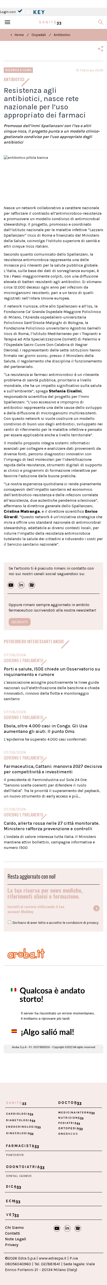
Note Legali (15, 1239)
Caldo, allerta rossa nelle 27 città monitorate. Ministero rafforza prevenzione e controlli (52, 825)
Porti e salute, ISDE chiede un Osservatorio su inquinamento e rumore (52, 671)
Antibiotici (62, 35)
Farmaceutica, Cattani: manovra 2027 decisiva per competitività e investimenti (53, 769)
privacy (93, 923)
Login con (8, 12)
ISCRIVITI (19, 622)
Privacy (11, 1244)
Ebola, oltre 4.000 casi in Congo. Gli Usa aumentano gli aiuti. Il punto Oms (45, 728)
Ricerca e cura (18, 70)
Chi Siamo (14, 1227)
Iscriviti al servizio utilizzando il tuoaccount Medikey (35, 909)
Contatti (12, 1233)
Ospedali (39, 35)
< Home (17, 35)
